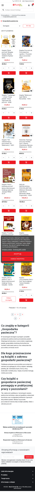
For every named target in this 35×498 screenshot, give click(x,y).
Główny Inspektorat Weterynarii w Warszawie (17, 432)
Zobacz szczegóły (8, 299)
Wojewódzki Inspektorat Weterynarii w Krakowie (17, 440)
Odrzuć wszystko (17, 259)
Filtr (28, 26)
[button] (28, 5)
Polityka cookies (7, 249)
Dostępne (12, 26)
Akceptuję (17, 254)
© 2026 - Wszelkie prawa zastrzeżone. (17, 487)
